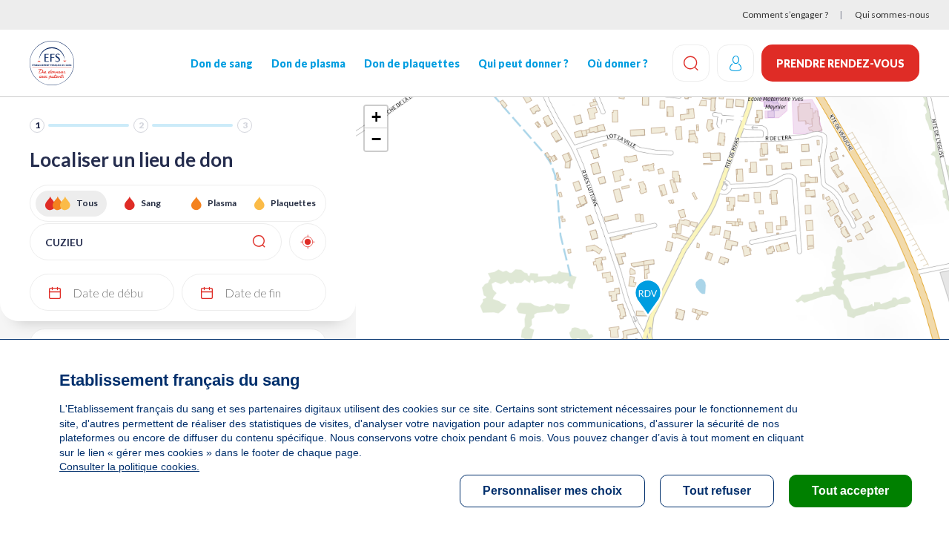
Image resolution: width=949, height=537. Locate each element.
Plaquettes (293, 202)
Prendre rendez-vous (840, 63)
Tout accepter (850, 490)
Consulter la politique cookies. (129, 466)
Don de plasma (308, 63)
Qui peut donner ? (523, 63)
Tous (87, 202)
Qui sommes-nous (892, 14)
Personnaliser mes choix (552, 490)
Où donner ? (617, 63)
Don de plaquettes (412, 63)
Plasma (222, 202)
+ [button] (376, 117)
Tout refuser (717, 490)
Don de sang (222, 63)
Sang (151, 202)
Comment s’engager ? (785, 14)
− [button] (376, 139)
